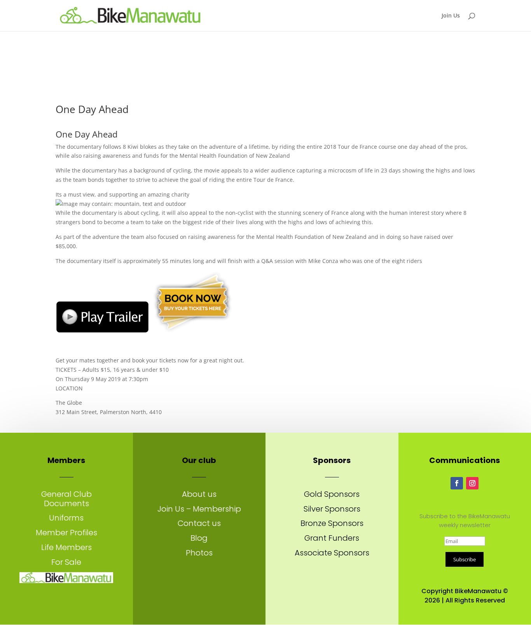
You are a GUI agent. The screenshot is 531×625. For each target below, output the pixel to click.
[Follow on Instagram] (472, 483)
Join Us (451, 16)
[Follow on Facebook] (457, 483)
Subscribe (464, 559)
